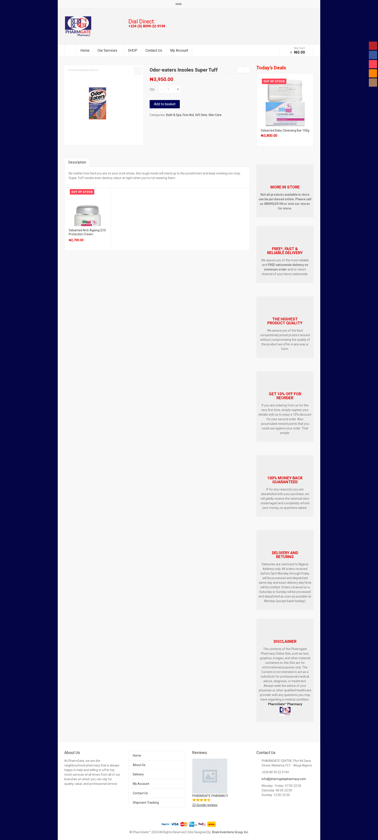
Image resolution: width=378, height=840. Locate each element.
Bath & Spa (173, 115)
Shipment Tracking (146, 802)
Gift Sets (201, 115)
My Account (179, 50)
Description (77, 162)
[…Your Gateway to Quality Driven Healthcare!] (78, 26)
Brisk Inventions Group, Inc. (230, 832)
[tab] (77, 162)
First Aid (188, 115)
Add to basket (164, 104)
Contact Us (153, 50)
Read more (87, 206)
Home (84, 50)
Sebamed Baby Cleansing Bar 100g (285, 130)
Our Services (107, 50)
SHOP (132, 50)
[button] (138, 71)
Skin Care (215, 115)
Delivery (138, 774)
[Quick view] (69, 244)
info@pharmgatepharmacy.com (284, 779)
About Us (139, 765)
